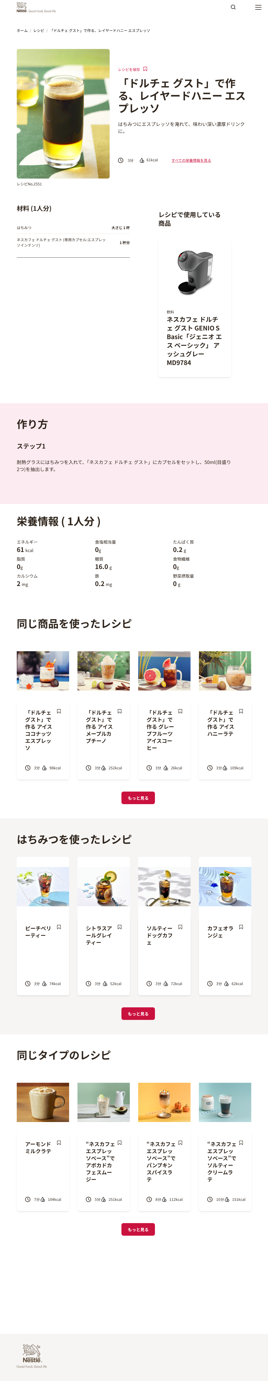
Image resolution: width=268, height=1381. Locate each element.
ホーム (22, 30)
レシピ (38, 30)
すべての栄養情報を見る (191, 160)
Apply (233, 9)
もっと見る (138, 798)
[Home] (37, 7)
